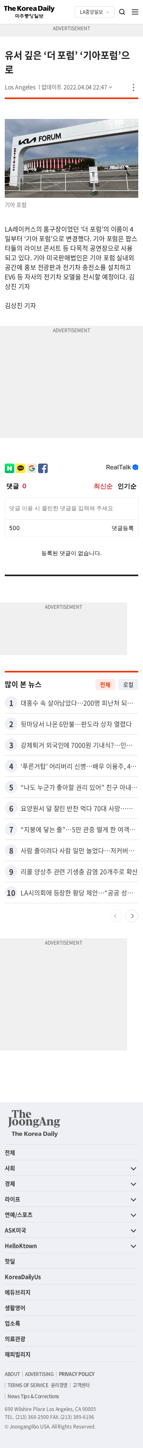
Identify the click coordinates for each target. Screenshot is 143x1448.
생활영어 (15, 1308)
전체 (105, 684)
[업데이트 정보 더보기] (77, 86)
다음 (132, 916)
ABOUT (12, 1374)
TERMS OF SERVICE (28, 1385)
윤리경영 (59, 1385)
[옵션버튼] (133, 87)
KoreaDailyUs (23, 1276)
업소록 (12, 1323)
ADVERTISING (39, 1374)
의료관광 (15, 1339)
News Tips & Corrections (33, 1396)
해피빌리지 (18, 1354)
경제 (10, 1183)
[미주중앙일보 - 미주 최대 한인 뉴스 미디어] (29, 12)
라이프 (12, 1199)
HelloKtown (21, 1245)
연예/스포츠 (19, 1214)
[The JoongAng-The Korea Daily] (34, 1123)
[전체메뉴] (135, 12)
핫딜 (10, 1261)
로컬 (128, 684)
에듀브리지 (18, 1292)
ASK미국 (15, 1230)
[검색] (122, 12)
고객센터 (81, 1385)
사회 (10, 1168)
